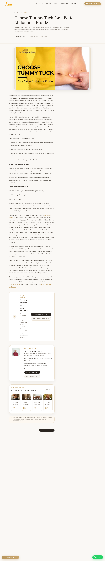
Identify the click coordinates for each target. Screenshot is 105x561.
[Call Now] (81, 3)
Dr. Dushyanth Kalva (20, 36)
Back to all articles (17, 430)
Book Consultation (91, 3)
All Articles (18, 12)
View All (48, 389)
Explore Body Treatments (41, 318)
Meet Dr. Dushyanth (32, 372)
